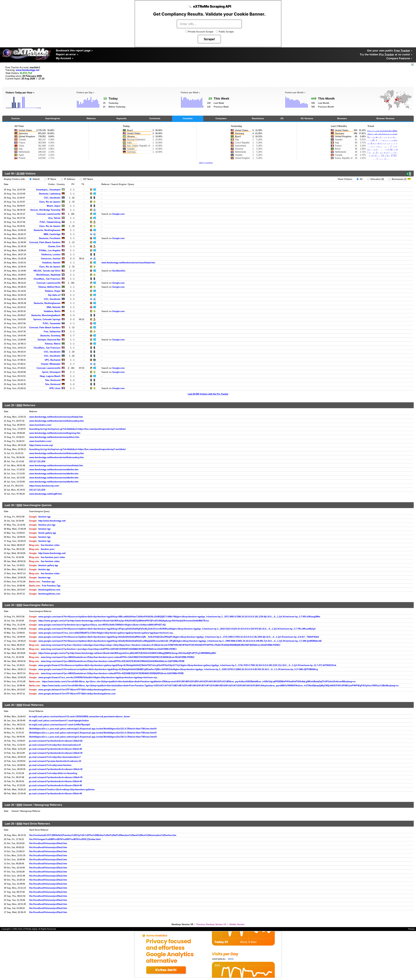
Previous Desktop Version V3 (211, 924)
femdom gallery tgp (48, 565)
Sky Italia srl (54, 295)
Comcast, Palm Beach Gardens (44, 242)
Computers (221, 118)
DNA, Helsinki (53, 307)
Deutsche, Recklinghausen (47, 230)
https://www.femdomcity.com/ (44, 486)
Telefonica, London (50, 254)
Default (36, 179)
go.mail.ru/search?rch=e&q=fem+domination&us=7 (55, 757)
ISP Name (87, 179)
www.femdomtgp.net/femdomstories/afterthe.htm (53, 469)
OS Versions (307, 118)
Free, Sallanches (52, 331)
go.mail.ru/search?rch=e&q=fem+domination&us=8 (55, 745)
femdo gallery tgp (47, 533)
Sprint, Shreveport (51, 372)
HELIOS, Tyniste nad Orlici (46, 271)
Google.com (118, 214)
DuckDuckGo (118, 271)
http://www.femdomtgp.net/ (52, 521)
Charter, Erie (54, 246)
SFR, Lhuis (54, 388)
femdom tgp (44, 517)
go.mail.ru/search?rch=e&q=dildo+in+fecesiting (53, 773)
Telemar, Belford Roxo (49, 287)
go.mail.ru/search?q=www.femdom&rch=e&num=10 (55, 761)
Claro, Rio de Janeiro (49, 202)
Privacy (411, 929)
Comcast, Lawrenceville (48, 214)
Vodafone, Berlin (52, 311)
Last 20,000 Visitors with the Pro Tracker (208, 394)
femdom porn (47, 549)
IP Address (69, 179)
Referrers (91, 118)
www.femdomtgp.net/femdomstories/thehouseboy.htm (56, 421)
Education (377, 179)
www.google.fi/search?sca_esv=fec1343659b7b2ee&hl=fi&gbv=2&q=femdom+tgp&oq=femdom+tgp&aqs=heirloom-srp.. (98, 677)
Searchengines (52, 118)
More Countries (206, 163)
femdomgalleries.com (49, 589)
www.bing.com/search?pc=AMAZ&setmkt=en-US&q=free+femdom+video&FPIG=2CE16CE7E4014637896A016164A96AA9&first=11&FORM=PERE (113, 661)
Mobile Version (237, 924)
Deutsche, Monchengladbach (45, 315)
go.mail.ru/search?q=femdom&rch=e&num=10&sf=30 (55, 753)
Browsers (342, 118)
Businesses (398, 179)
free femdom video (50, 545)
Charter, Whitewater (50, 364)
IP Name (51, 179)
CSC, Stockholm (52, 198)
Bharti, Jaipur (53, 206)
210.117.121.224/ (37, 461)
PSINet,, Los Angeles (49, 250)
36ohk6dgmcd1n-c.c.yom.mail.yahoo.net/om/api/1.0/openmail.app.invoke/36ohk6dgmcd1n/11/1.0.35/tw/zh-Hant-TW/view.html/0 (92, 728)
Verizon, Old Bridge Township (45, 210)
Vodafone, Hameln (51, 262)
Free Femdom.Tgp (51, 585)
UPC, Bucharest (52, 360)
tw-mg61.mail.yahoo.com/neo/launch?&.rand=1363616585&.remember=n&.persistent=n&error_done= (79, 716)
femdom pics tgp (46, 525)
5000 (19, 405)
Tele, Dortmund (52, 380)
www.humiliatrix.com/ (40, 425)
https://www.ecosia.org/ (41, 445)
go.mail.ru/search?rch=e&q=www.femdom (50, 765)
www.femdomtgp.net (27, 70)
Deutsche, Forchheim (49, 238)
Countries (188, 118)
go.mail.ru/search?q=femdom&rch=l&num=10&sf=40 (55, 749)
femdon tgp (44, 569)
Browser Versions (385, 118)
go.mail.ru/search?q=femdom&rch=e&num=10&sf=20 (55, 741)
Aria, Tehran (54, 218)
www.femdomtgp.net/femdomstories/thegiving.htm (54, 433)
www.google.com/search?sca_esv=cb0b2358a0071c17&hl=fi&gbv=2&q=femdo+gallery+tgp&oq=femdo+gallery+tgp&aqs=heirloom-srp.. (106, 633)
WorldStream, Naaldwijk (48, 275)
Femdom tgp (48, 581)
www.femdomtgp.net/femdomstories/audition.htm (54, 437)
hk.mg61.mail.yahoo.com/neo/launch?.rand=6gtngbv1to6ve (59, 720)
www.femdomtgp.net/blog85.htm (45, 494)
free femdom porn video (53, 557)
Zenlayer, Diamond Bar (49, 339)
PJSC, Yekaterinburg (50, 222)
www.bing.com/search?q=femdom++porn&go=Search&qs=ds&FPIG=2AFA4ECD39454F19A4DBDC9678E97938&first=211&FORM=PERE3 (108, 649)
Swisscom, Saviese (50, 258)
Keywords (121, 118)
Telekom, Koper (52, 291)
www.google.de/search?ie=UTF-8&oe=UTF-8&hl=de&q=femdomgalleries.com (77, 689)
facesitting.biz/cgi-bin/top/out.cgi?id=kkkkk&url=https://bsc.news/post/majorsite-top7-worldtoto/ (77, 429)
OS (282, 118)
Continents (154, 118)
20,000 (20, 173)
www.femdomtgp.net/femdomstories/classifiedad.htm (128, 262)
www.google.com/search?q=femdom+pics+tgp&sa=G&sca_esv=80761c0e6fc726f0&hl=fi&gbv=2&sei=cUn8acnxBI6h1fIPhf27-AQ (102, 625)
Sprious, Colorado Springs (46, 319)
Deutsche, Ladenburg (49, 193)
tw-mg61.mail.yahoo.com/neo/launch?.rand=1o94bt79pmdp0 (59, 724)
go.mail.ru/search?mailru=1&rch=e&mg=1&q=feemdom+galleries (62, 789)
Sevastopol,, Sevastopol (48, 189)
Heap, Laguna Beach (50, 376)
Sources (15, 118)
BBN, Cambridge (52, 234)
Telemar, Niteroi (52, 343)
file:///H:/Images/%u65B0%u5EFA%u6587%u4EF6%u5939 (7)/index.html (65, 839)
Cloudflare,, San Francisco (47, 279)
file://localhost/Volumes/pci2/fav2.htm (48, 843)
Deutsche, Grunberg (50, 335)
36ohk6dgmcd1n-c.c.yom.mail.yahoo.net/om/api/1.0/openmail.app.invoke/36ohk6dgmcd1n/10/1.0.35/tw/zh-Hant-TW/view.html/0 (93, 737)
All (361, 179)
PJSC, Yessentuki (51, 323)
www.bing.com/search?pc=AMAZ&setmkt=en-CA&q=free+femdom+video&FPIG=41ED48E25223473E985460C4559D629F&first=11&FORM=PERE (112, 673)
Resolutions (258, 118)
